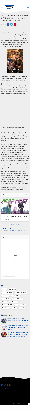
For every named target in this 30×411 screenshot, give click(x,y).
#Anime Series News (20, 230)
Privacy (6, 388)
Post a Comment (8, 228)
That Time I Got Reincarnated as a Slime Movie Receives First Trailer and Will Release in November (17, 334)
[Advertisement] (15, 109)
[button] (8, 24)
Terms (6, 391)
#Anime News (10, 230)
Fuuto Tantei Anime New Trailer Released (15, 216)
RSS (5, 393)
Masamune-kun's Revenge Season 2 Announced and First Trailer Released (17, 327)
